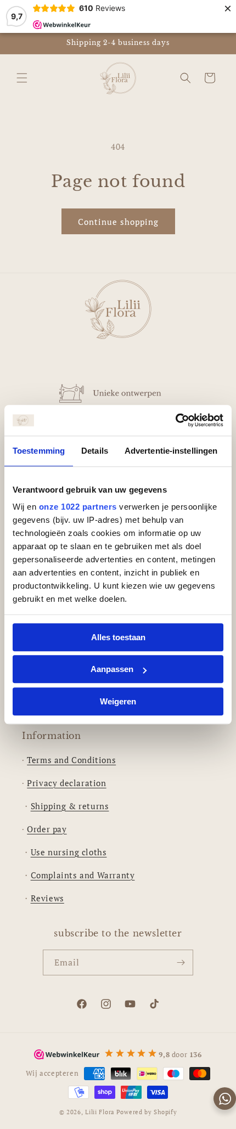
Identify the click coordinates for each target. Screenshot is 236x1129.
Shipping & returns (70, 805)
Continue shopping (118, 221)
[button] (22, 78)
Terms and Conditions (71, 759)
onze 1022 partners (78, 506)
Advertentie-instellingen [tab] (171, 450)
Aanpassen (112, 669)
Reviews (47, 898)
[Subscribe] (180, 962)
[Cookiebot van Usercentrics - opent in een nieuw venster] (175, 420)
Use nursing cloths (69, 851)
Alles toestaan (118, 637)
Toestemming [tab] (39, 450)
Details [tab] (94, 450)
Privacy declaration (66, 782)
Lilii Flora (100, 1112)
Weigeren (118, 701)
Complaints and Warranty (83, 875)
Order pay (46, 828)
